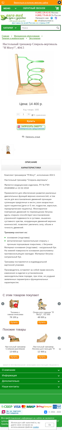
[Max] (56, 18)
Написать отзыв (33, 137)
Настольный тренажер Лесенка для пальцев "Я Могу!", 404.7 (43, 349)
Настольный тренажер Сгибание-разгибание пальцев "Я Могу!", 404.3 (15, 349)
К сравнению (40, 115)
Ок (49, 425)
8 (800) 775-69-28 (43, 15)
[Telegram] (51, 18)
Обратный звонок (34, 8)
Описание (31, 162)
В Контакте (45, 412)
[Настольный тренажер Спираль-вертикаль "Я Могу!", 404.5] (31, 95)
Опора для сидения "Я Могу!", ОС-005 (43, 313)
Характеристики (31, 167)
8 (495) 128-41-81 (43, 13)
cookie (36, 427)
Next (14, 150)
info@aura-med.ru (45, 21)
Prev (2, 150)
